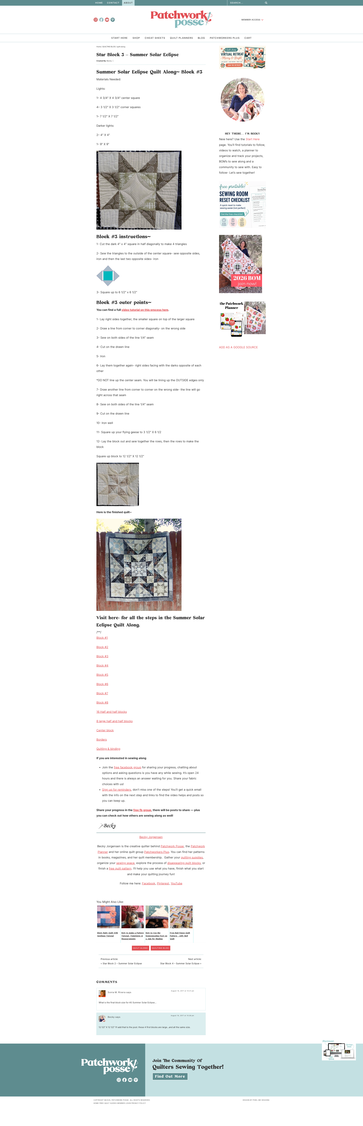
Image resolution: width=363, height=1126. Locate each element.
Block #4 (102, 665)
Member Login (124, 1103)
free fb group (142, 810)
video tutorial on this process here (145, 310)
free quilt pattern (120, 868)
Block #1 (102, 637)
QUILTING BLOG (160, 948)
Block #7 (102, 693)
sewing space (125, 863)
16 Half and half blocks (111, 711)
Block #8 (102, 702)
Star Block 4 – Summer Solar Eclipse (179, 963)
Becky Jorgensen (151, 837)
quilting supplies (192, 857)
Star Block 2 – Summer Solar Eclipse (122, 963)
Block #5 (102, 674)
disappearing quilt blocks (184, 863)
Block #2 (102, 647)
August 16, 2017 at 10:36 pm (182, 1015)
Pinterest (163, 883)
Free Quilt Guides (108, 1103)
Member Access (250, 19)
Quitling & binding (108, 748)
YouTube (176, 883)
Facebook (148, 883)
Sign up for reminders (116, 789)
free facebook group (127, 767)
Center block (105, 730)
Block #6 (102, 684)
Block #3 (102, 656)
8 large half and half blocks (114, 721)
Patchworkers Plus (156, 852)
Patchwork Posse (181, 19)
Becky (109, 61)
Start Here (253, 139)
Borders (101, 739)
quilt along (140, 948)
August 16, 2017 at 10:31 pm (182, 991)
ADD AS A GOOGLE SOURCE (238, 347)
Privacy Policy (138, 1103)
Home (96, 1103)
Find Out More (170, 1076)
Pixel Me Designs (261, 1100)
